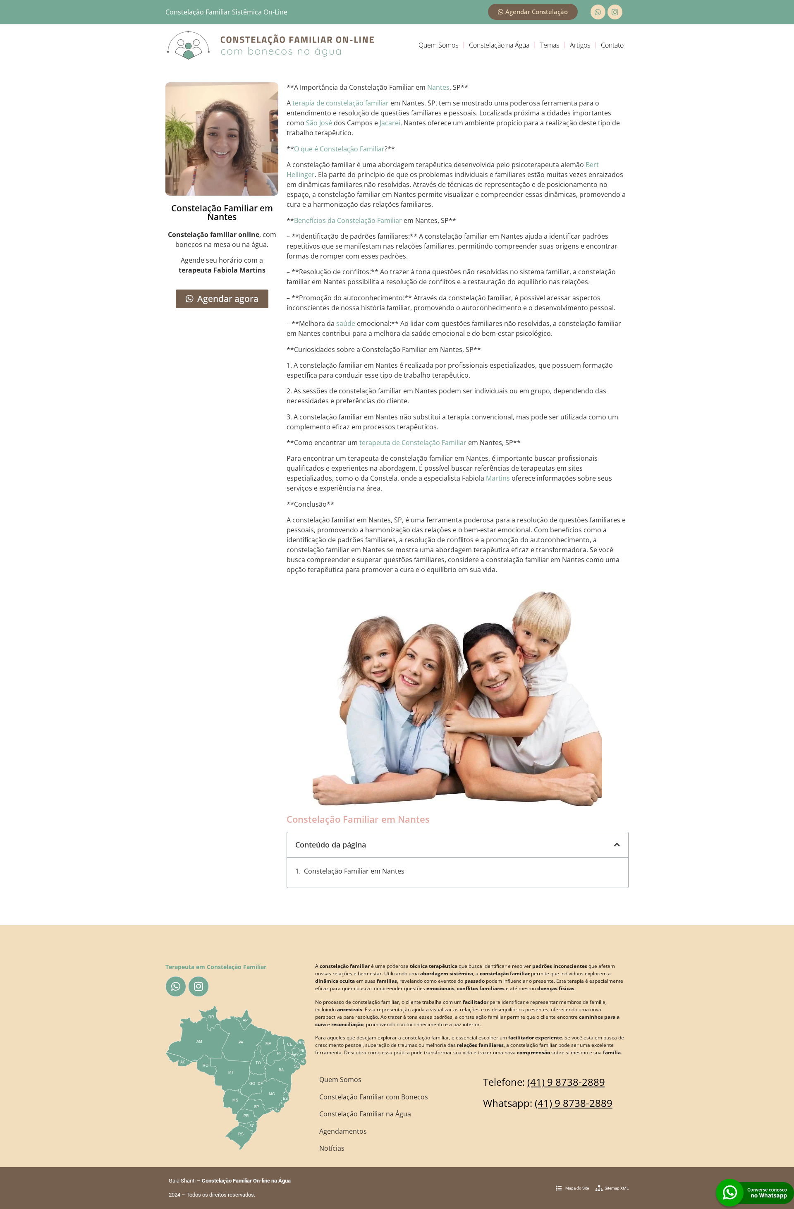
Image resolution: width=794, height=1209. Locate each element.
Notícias (331, 1148)
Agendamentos (343, 1131)
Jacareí (390, 122)
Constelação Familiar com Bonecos (373, 1096)
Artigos (580, 45)
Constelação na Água (499, 45)
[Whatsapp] (598, 12)
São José (319, 122)
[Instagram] (614, 12)
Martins (498, 478)
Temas (549, 45)
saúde (345, 323)
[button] (617, 844)
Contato (612, 45)
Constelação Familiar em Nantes (354, 871)
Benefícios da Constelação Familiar (348, 220)
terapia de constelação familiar (340, 103)
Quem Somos (438, 45)
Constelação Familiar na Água (365, 1113)
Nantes (438, 87)
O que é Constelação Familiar (339, 148)
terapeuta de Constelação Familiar (412, 442)
